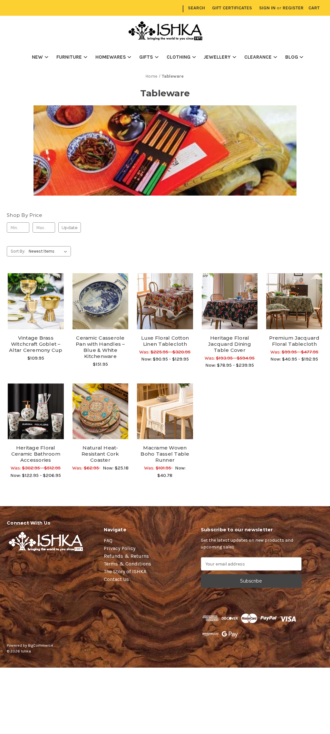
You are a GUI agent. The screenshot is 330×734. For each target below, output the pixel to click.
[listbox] (49, 251)
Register (293, 8)
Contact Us (116, 579)
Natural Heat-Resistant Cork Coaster (100, 454)
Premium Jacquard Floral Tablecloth (294, 341)
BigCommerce (40, 645)
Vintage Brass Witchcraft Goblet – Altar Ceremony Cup (36, 344)
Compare (33, 301)
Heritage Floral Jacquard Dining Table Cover (229, 344)
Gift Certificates (232, 8)
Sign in (267, 8)
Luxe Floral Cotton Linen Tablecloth (165, 341)
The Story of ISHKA (125, 571)
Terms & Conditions (127, 564)
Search (196, 8)
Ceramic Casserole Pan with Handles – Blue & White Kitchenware (100, 347)
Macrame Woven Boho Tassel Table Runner (165, 454)
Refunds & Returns (126, 556)
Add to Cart (100, 422)
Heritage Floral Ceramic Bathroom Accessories (35, 454)
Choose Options (36, 312)
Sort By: (18, 251)
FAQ (108, 540)
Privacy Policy (119, 548)
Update (70, 227)
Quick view (35, 290)
